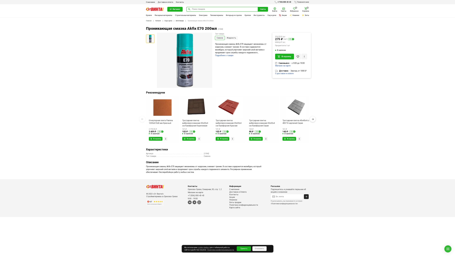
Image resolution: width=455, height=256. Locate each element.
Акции (284, 15)
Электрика (203, 15)
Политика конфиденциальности (243, 205)
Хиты (307, 15)
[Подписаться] (306, 196)
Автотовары (180, 21)
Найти (263, 9)
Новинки (296, 15)
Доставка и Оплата (237, 192)
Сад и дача (272, 15)
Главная (149, 21)
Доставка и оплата (165, 2)
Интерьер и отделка (234, 15)
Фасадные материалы (163, 15)
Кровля (149, 15)
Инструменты (259, 15)
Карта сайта (234, 207)
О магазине (150, 2)
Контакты (180, 2)
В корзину (286, 56)
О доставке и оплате (284, 73)
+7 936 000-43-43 (284, 2)
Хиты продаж (235, 202)
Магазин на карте (283, 66)
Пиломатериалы (216, 15)
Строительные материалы (185, 15)
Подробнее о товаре (224, 55)
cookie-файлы (203, 247)
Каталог (158, 21)
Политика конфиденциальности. (220, 250)
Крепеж (248, 15)
